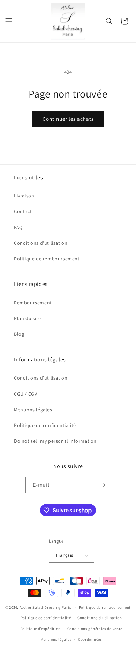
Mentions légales (33, 409)
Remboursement (33, 302)
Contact (23, 211)
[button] (8, 21)
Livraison (24, 196)
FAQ (18, 227)
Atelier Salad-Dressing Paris (45, 607)
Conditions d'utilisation (40, 243)
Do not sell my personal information (55, 441)
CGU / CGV (25, 394)
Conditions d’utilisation (99, 617)
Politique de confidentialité (45, 425)
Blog (19, 334)
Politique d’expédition (40, 628)
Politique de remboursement (47, 259)
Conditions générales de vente (94, 628)
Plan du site (27, 318)
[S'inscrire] (103, 485)
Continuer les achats (68, 119)
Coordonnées (90, 639)
